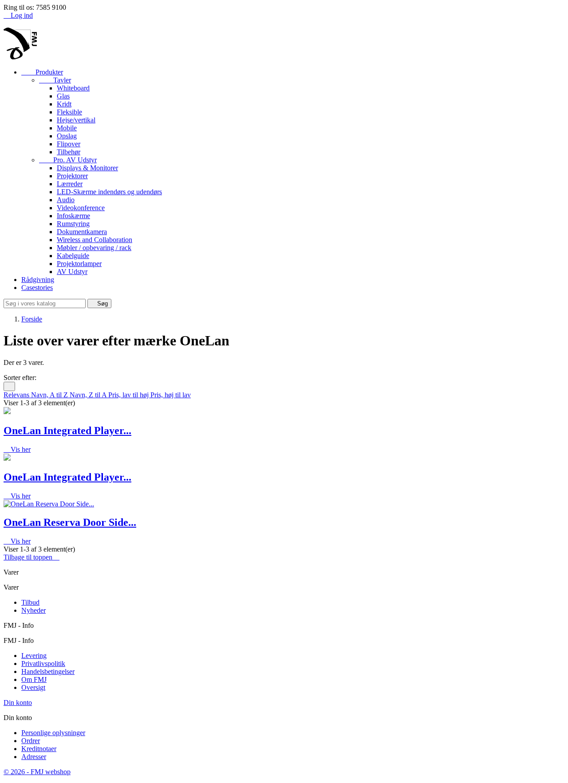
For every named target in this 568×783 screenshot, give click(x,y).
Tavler (55, 80)
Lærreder (70, 184)
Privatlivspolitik (43, 663)
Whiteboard (73, 88)
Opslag (67, 136)
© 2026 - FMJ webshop (37, 771)
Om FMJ (34, 679)
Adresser (33, 756)
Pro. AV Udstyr (68, 160)
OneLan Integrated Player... (67, 430)
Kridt (64, 104)
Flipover (68, 144)
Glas (63, 96)
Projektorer (72, 176)
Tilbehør (68, 152)
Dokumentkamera (82, 231)
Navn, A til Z (50, 395)
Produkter (42, 72)
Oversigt (33, 687)
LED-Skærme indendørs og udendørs (109, 192)
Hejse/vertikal (76, 120)
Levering (34, 655)
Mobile (67, 128)
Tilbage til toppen (31, 557)
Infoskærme (73, 215)
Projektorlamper (79, 263)
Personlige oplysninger (53, 732)
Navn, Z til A (89, 395)
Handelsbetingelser (48, 671)
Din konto (18, 702)
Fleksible (69, 112)
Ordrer (30, 740)
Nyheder (33, 610)
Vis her (17, 449)
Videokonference (81, 207)
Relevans (17, 395)
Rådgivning (37, 279)
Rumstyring (73, 223)
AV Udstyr (72, 271)
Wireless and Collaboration (94, 239)
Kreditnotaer (38, 748)
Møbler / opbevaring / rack (94, 247)
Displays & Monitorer (87, 168)
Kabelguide (73, 255)
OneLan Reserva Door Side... (70, 522)
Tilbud (30, 602)
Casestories (37, 287)
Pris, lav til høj (129, 395)
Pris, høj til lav (170, 395)
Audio (66, 200)
